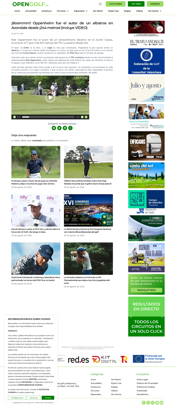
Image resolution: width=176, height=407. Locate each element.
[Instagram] (148, 403)
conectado (37, 140)
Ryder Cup (113, 11)
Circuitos (61, 11)
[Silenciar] (82, 117)
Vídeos (139, 11)
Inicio (17, 11)
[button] (100, 4)
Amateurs (46, 11)
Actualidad (30, 11)
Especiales (79, 11)
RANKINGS (155, 4)
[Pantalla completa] (86, 117)
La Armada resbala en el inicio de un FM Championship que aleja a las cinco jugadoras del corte (87, 280)
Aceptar (48, 398)
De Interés (153, 11)
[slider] (48, 117)
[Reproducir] (14, 117)
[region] (31, 358)
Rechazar (34, 398)
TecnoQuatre (48, 403)
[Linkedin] (157, 403)
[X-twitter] (153, 403)
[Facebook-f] (144, 403)
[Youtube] (161, 403)
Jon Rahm (98, 11)
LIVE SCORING (115, 4)
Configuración (17, 398)
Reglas (127, 11)
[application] (50, 97)
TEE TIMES (136, 4)
